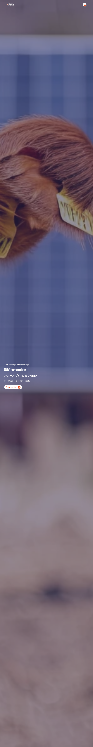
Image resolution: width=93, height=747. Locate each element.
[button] (84, 4)
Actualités (8, 365)
